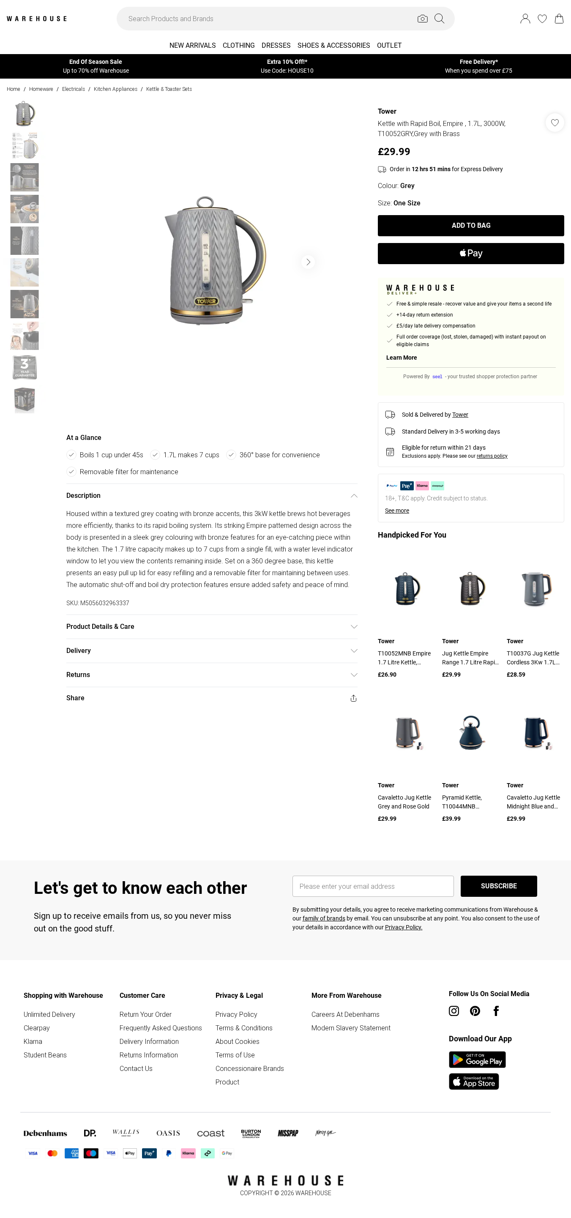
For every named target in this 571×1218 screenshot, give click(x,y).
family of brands (324, 918)
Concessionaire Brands (250, 1068)
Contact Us (136, 1068)
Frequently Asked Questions (161, 1028)
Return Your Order (146, 1014)
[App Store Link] (477, 1070)
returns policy (492, 456)
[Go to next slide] (308, 262)
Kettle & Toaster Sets (169, 89)
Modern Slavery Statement (351, 1028)
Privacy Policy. (404, 927)
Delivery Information (149, 1041)
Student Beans (45, 1055)
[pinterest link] (475, 1011)
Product (227, 1082)
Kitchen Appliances (115, 89)
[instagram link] (454, 1011)
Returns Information (149, 1055)
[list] (212, 262)
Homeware (41, 89)
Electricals (73, 89)
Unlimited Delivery (49, 1014)
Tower (387, 111)
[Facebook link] (496, 1011)
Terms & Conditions (244, 1028)
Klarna (33, 1041)
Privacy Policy (236, 1014)
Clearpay (37, 1028)
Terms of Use (235, 1055)
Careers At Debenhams (345, 1014)
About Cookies (238, 1041)
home (13, 89)
